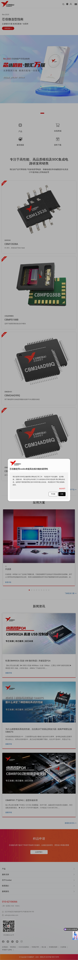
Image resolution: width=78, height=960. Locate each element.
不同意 (53, 494)
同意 (61, 494)
